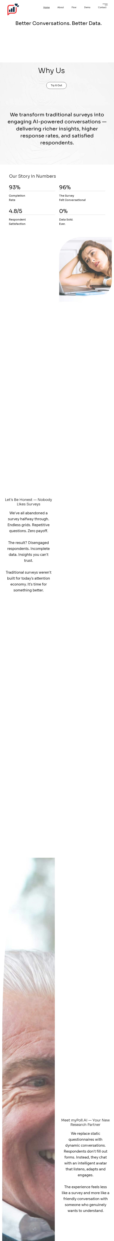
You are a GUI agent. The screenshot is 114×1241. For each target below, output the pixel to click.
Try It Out (56, 85)
